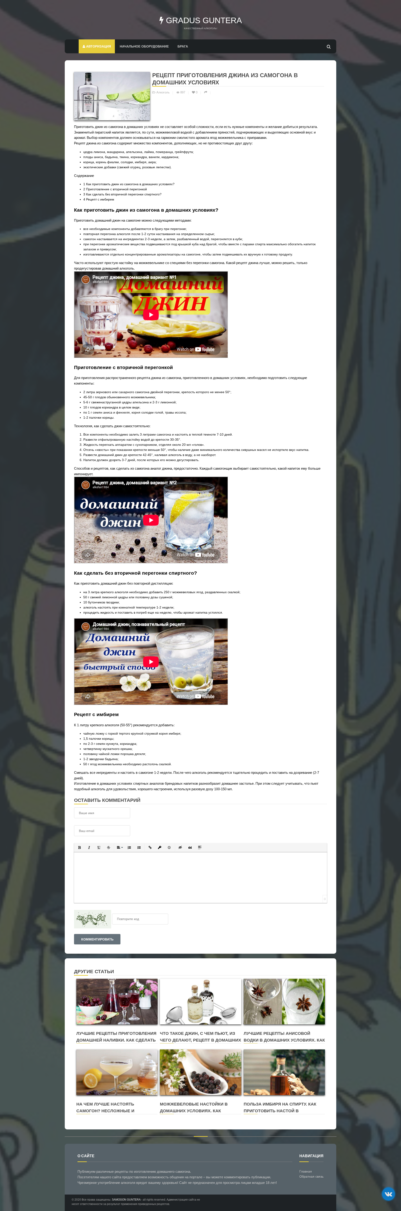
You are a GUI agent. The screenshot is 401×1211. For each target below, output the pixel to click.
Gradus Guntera (203, 20)
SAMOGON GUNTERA (126, 1199)
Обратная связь (311, 1176)
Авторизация (98, 46)
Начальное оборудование (144, 46)
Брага (183, 46)
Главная (305, 1171)
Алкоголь (163, 92)
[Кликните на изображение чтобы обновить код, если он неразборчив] (92, 919)
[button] (79, 847)
